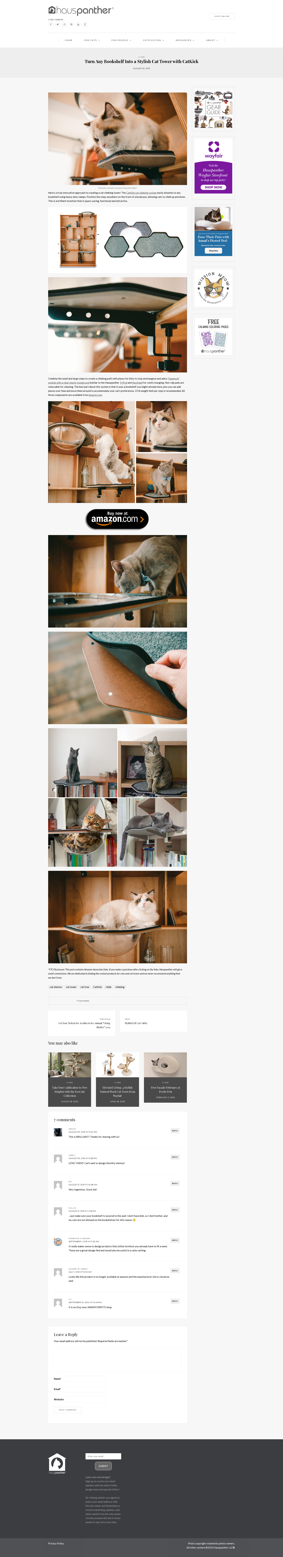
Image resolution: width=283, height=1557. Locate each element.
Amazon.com (95, 394)
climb (108, 986)
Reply (175, 1131)
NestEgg (137, 382)
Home (69, 40)
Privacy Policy (56, 1543)
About (210, 40)
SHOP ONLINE (222, 16)
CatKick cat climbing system (141, 192)
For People (120, 40)
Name (57, 1378)
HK (70, 1299)
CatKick (97, 986)
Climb (141, 57)
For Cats (90, 40)
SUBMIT (103, 1465)
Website (59, 1399)
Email (57, 1389)
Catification (152, 40)
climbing (119, 986)
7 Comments (83, 1001)
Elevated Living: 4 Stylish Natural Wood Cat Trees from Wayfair (117, 1091)
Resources (183, 40)
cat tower (71, 986)
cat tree (85, 986)
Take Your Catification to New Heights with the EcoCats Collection (69, 1091)
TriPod (123, 382)
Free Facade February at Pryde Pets (165, 1089)
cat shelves (56, 986)
